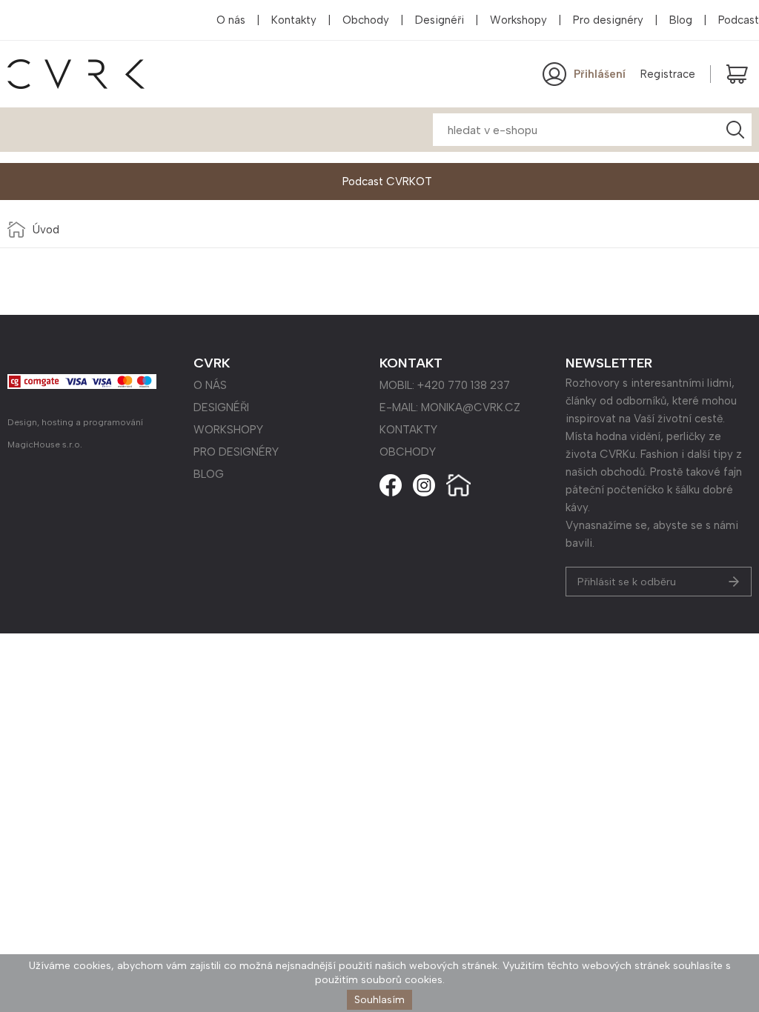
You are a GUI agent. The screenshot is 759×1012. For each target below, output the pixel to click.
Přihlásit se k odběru (626, 582)
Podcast (738, 20)
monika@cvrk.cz (470, 407)
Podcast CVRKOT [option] (387, 181)
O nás (230, 20)
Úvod (46, 229)
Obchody (365, 20)
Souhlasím (379, 999)
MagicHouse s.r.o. (44, 444)
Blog (680, 20)
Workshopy (518, 20)
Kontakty (293, 20)
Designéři (439, 20)
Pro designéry (608, 20)
